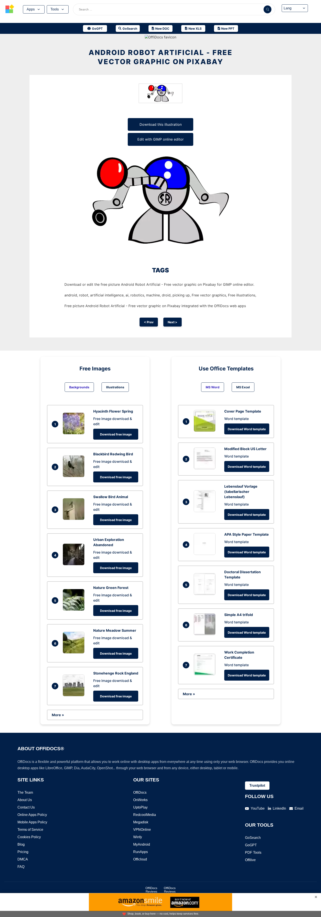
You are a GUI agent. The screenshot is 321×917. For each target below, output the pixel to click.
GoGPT (251, 845)
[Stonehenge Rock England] (74, 695)
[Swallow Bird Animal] (74, 518)
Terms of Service (30, 829)
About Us (24, 800)
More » (58, 715)
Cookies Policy (29, 837)
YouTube (258, 808)
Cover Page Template (242, 411)
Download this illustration (161, 124)
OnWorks (140, 800)
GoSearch (253, 838)
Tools (54, 9)
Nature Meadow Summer (114, 630)
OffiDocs (140, 792)
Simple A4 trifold (238, 614)
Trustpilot (257, 785)
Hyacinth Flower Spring (113, 411)
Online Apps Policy (32, 815)
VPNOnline (142, 829)
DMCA (22, 859)
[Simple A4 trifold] (206, 634)
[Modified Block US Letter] (206, 468)
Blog (21, 844)
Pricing (22, 852)
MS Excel (243, 387)
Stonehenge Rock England (115, 673)
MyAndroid (141, 844)
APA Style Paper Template (246, 534)
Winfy (137, 837)
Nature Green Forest (110, 587)
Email (299, 808)
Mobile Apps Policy (32, 822)
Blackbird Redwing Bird (113, 454)
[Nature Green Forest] (74, 609)
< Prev (149, 322)
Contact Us (26, 807)
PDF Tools (253, 852)
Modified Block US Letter (245, 449)
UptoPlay (140, 807)
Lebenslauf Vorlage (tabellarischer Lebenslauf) (240, 491)
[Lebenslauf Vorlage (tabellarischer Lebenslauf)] (206, 511)
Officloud (140, 859)
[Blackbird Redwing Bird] (74, 476)
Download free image (116, 434)
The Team (25, 792)
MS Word (212, 387)
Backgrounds (79, 387)
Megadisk (140, 822)
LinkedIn (279, 808)
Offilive (250, 860)
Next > (172, 322)
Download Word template (247, 429)
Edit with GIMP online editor (160, 139)
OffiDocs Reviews (151, 889)
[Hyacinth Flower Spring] (74, 433)
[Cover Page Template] (206, 430)
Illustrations (115, 387)
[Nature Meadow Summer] (74, 652)
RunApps (140, 852)
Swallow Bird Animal (110, 497)
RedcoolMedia (144, 815)
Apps (31, 9)
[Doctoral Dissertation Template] (206, 594)
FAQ (20, 867)
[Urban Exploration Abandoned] (74, 564)
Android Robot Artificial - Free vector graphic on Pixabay (161, 57)
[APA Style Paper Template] (206, 553)
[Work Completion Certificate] (206, 674)
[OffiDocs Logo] (9, 9)
